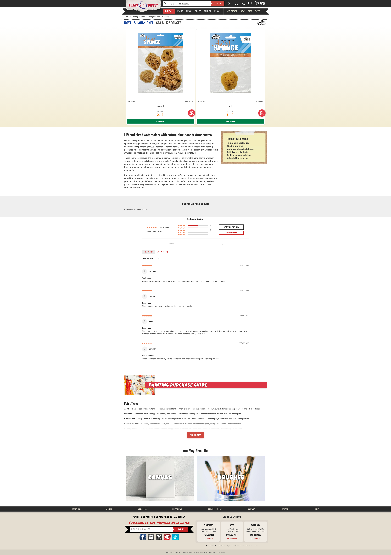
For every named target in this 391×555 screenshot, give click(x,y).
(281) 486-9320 (255, 534)
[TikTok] (175, 540)
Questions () (162, 252)
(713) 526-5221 (208, 534)
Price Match (177, 509)
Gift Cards (142, 509)
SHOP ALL (169, 11)
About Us (76, 509)
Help (317, 509)
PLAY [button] (216, 11)
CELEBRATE (232, 11)
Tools (143, 17)
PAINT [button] (180, 11)
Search (217, 3)
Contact (251, 509)
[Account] (236, 3)
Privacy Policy (210, 552)
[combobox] (189, 3)
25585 (203, 101)
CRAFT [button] (198, 11)
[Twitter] (159, 540)
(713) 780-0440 (232, 534)
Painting (135, 17)
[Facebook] (142, 540)
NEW (243, 11)
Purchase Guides (215, 509)
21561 (133, 101)
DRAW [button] (188, 11)
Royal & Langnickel (138, 22)
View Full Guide (195, 435)
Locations (285, 509)
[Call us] (243, 3)
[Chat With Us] (250, 3)
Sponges (151, 17)
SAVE (257, 11)
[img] (147, 265)
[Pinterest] (167, 540)
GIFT (250, 11)
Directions (209, 538)
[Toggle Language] (229, 3)
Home (127, 17)
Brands (109, 509)
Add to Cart (160, 121)
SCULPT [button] (207, 11)
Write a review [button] (231, 227)
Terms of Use (221, 552)
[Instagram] (151, 540)
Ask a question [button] (231, 233)
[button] (182, 225)
